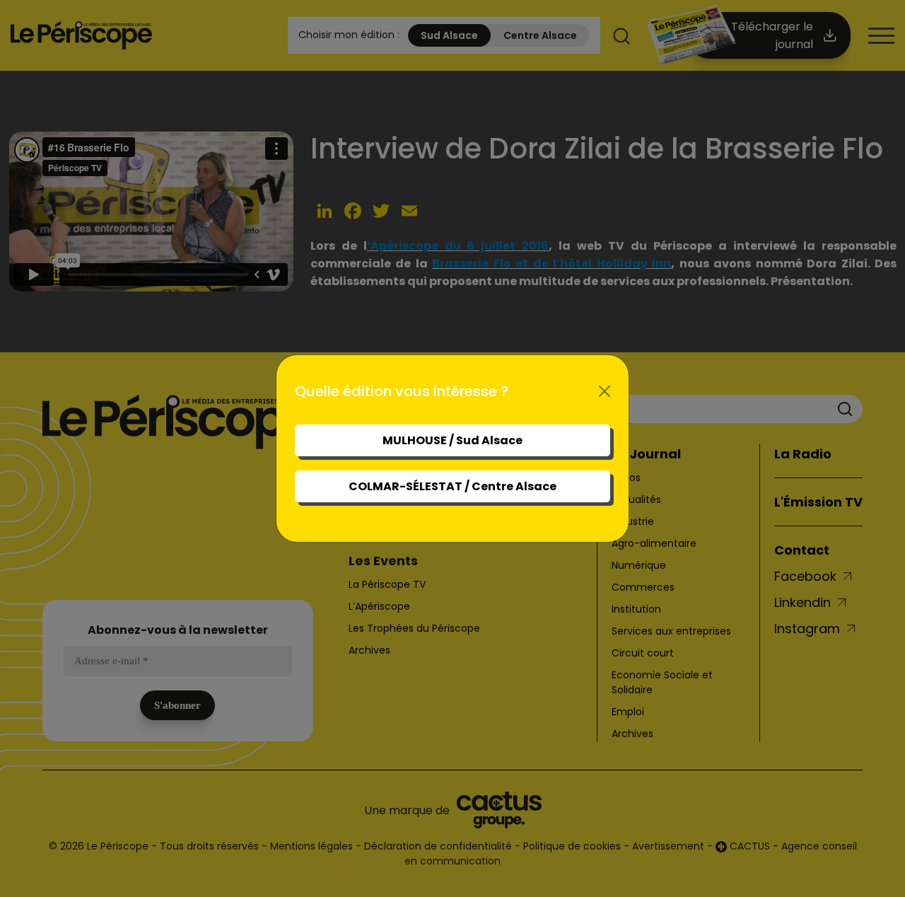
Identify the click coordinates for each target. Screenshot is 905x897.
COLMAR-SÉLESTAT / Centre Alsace (452, 486)
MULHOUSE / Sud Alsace (452, 440)
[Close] (604, 391)
